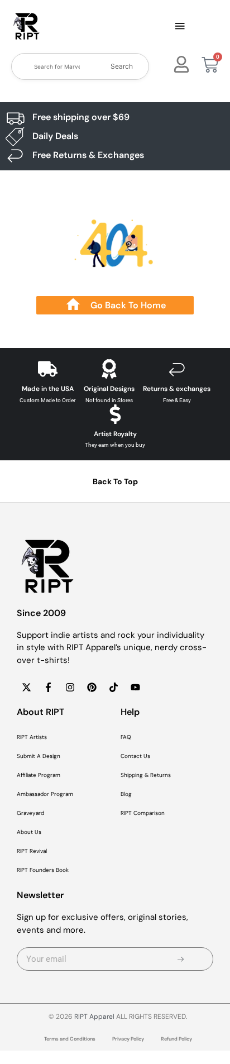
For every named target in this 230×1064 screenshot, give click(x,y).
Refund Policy (176, 1039)
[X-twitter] (26, 686)
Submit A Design (38, 756)
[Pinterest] (91, 686)
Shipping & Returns (146, 775)
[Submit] (180, 959)
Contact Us (135, 756)
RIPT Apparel (94, 1016)
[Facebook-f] (48, 686)
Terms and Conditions (69, 1039)
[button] (180, 27)
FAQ (126, 737)
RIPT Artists (32, 737)
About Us (29, 832)
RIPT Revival (32, 851)
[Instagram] (69, 686)
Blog (126, 794)
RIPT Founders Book (43, 870)
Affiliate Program (38, 775)
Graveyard (30, 813)
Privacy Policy (128, 1039)
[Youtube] (135, 686)
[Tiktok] (113, 686)
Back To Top (115, 481)
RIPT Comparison (143, 813)
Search (122, 66)
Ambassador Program (45, 794)
